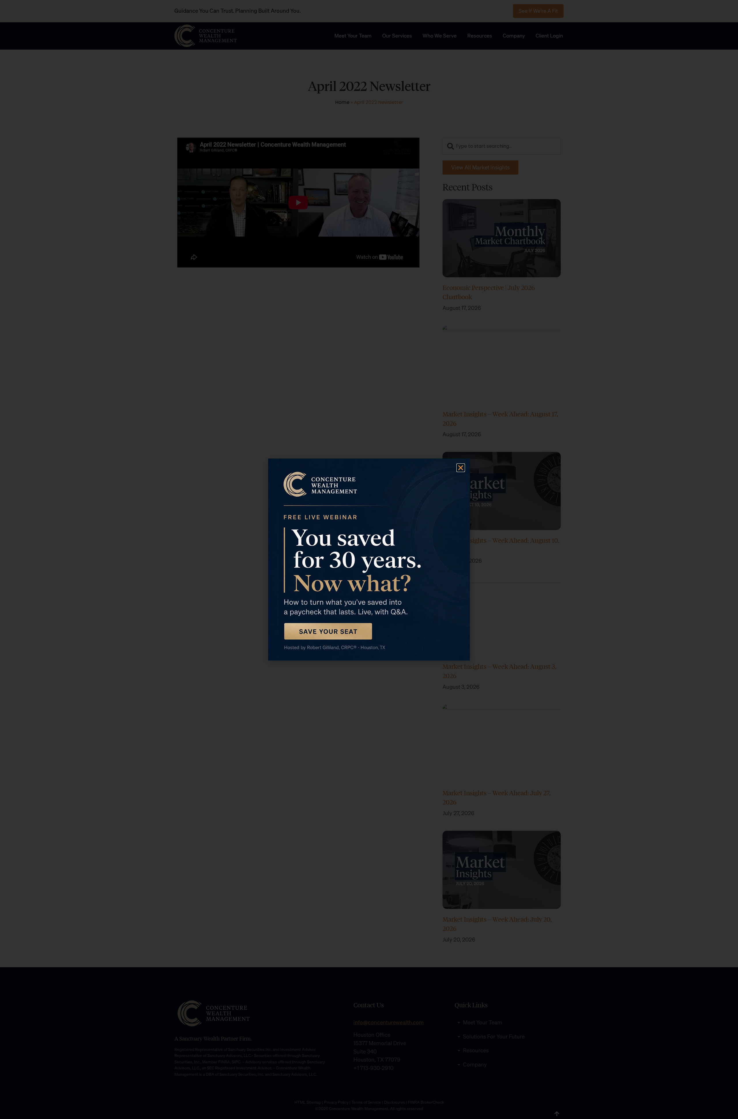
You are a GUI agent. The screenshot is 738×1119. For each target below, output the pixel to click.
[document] (369, 559)
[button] (460, 467)
